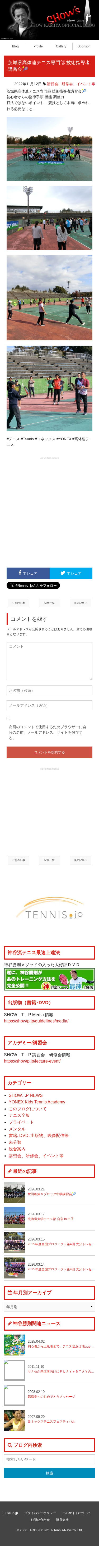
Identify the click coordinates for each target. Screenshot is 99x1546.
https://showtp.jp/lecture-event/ (32, 1061)
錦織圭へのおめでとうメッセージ (51, 1394)
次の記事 (79, 602)
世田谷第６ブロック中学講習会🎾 (52, 1191)
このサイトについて (76, 1513)
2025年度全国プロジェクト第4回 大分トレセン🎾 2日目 (61, 1241)
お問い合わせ (40, 1520)
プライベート (21, 1122)
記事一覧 (49, 602)
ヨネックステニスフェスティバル (51, 1419)
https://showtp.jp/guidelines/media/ (36, 1021)
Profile (38, 46)
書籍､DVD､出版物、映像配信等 (39, 1135)
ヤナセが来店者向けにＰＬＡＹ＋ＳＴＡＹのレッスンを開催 (61, 1369)
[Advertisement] (49, 511)
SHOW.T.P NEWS (26, 1095)
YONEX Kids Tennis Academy (37, 1102)
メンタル (17, 1129)
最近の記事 (25, 1171)
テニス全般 (19, 1115)
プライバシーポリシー (40, 1513)
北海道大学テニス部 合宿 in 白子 (51, 1216)
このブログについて (28, 1109)
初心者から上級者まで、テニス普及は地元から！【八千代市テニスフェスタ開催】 (61, 1344)
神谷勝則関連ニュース (36, 1323)
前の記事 (19, 602)
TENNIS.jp (10, 1513)
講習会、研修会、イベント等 (71, 84)
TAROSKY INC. (39, 1530)
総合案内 (17, 1149)
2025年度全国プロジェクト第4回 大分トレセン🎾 (61, 1266)
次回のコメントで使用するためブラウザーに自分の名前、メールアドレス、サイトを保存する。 (47, 732)
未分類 (15, 1142)
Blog (15, 46)
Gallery (61, 46)
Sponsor (84, 46)
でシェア (30, 573)
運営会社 (62, 1520)
